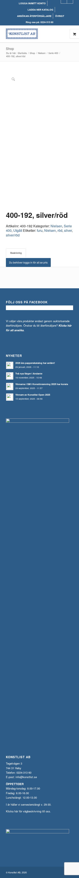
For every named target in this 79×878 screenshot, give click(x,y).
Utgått (17, 230)
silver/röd (13, 235)
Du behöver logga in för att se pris (28, 262)
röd (60, 230)
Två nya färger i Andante (28, 373)
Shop (10, 48)
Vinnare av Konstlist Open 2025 (32, 394)
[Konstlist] (33, 33)
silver (68, 230)
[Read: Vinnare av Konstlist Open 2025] (9, 397)
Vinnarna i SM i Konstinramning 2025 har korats (41, 384)
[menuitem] (32, 3)
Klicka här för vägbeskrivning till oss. (28, 811)
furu (40, 230)
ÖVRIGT (59, 16)
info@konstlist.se (26, 777)
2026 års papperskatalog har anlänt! (35, 362)
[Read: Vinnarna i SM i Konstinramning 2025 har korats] (9, 386)
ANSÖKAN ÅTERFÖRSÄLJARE (34, 16)
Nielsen (56, 226)
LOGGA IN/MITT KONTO (32, 3)
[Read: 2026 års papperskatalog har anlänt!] (9, 365)
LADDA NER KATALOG (40, 9)
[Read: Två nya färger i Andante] (9, 376)
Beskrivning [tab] (16, 252)
